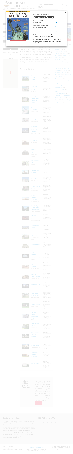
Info (57, 31)
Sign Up (57, 22)
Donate (57, 27)
